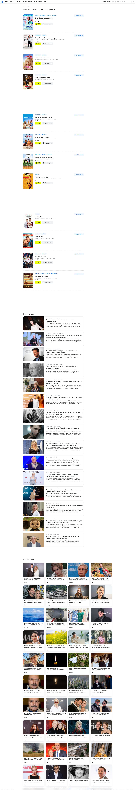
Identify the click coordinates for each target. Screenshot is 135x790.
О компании (6, 789)
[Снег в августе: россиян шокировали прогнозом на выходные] (78, 685)
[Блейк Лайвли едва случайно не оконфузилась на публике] (101, 753)
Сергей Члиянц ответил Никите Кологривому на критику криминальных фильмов (62, 537)
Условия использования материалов (117, 789)
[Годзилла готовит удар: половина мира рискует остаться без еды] (33, 618)
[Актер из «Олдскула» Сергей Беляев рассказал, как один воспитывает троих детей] (101, 573)
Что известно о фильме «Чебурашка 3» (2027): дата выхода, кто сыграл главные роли (64, 521)
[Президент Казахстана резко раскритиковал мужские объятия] (78, 573)
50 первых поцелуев (42, 137)
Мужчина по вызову (42, 177)
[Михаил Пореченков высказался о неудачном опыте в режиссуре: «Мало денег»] (56, 775)
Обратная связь (129, 789)
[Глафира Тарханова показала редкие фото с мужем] (78, 595)
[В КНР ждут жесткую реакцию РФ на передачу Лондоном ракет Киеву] (56, 618)
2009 (42, 218)
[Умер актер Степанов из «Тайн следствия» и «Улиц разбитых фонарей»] (33, 663)
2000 (42, 158)
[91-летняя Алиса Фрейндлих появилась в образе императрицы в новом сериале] (101, 685)
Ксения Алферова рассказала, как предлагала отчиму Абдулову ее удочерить (64, 413)
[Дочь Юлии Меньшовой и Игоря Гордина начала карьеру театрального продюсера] (101, 663)
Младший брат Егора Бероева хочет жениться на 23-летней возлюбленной (64, 398)
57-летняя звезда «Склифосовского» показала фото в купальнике (64, 506)
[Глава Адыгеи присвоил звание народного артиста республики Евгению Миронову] (101, 775)
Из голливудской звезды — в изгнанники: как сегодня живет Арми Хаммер (61, 351)
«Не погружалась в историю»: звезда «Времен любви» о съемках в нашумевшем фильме (62, 475)
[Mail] (2, 1)
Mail (2, 789)
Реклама (12, 789)
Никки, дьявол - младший (44, 157)
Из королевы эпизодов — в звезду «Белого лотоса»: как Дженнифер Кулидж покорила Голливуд (64, 444)
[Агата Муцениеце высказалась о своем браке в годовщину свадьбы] (78, 708)
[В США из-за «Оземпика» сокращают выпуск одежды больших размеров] (78, 618)
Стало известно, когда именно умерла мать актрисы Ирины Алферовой (64, 382)
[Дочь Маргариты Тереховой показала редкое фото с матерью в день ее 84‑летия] (56, 573)
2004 (43, 139)
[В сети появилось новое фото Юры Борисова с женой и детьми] (56, 730)
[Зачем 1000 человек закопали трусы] (78, 663)
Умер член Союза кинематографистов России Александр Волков (61, 367)
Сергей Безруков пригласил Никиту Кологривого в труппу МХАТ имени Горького (63, 491)
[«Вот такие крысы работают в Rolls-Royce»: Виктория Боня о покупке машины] (101, 595)
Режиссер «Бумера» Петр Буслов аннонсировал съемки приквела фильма (62, 429)
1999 (49, 178)
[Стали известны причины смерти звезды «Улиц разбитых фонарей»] (56, 685)
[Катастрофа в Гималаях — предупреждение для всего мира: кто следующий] (56, 595)
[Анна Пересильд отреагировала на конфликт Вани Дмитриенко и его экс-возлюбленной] (101, 730)
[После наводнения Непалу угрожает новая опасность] (78, 753)
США (51, 19)
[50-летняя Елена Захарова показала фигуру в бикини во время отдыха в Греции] (33, 730)
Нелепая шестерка (41, 276)
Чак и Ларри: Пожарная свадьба (46, 38)
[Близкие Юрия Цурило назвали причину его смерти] (33, 708)
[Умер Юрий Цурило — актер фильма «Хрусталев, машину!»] (33, 685)
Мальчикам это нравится (43, 58)
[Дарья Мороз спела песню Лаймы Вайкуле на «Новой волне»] (56, 708)
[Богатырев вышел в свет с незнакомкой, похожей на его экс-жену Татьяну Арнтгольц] (33, 595)
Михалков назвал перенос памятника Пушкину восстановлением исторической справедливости (63, 460)
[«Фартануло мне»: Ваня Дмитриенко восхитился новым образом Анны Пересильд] (101, 640)
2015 (44, 278)
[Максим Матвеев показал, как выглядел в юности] (101, 618)
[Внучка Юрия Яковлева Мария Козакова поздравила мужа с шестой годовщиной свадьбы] (33, 640)
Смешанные (39, 236)
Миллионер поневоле (42, 78)
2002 (41, 79)
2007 (52, 39)
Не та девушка (26, 6)
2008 (44, 59)
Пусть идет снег (40, 256)
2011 (43, 119)
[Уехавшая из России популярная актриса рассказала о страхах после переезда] (33, 775)
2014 (41, 238)
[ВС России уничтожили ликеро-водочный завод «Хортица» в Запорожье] (33, 753)
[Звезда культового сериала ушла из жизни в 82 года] (78, 775)
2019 (42, 258)
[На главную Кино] (5, 1)
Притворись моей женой (43, 117)
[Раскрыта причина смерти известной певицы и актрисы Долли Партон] (78, 730)
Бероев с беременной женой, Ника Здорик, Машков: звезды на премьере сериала (64, 336)
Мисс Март (38, 217)
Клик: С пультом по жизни (44, 18)
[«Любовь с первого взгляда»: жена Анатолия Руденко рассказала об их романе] (33, 573)
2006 (39, 19)
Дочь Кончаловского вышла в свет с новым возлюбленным (61, 321)
